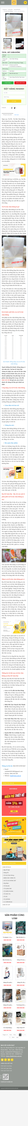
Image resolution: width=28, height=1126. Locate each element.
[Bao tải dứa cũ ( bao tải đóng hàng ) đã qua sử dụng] (20, 928)
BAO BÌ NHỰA (7, 867)
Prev (14, 1034)
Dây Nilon (6, 883)
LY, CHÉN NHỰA (8, 902)
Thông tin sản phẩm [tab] (7, 114)
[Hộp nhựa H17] (20, 1018)
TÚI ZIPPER (7, 899)
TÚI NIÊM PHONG (8, 891)
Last (17, 1037)
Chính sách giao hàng (6, 1068)
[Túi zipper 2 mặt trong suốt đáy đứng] (7, 928)
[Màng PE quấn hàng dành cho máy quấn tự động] (7, 973)
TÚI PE (5, 896)
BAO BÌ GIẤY (6, 904)
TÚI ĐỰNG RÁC (8, 888)
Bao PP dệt (7, 870)
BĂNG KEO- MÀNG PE (9, 878)
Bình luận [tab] (17, 114)
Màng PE (6, 872)
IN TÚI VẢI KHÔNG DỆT (10, 880)
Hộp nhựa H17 (21, 1027)
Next (13, 1037)
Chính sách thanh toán (6, 1070)
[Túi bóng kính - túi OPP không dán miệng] (20, 995)
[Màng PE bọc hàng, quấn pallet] (20, 950)
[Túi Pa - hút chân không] (7, 44)
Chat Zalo (8, 83)
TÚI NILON (6, 886)
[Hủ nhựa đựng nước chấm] (7, 1018)
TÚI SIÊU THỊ (7, 894)
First (11, 1034)
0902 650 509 (20, 83)
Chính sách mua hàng (6, 1066)
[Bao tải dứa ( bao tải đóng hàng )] (7, 950)
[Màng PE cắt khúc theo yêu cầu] (20, 973)
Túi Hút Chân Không (9, 875)
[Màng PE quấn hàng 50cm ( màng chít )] (7, 995)
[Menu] (2, 2)
